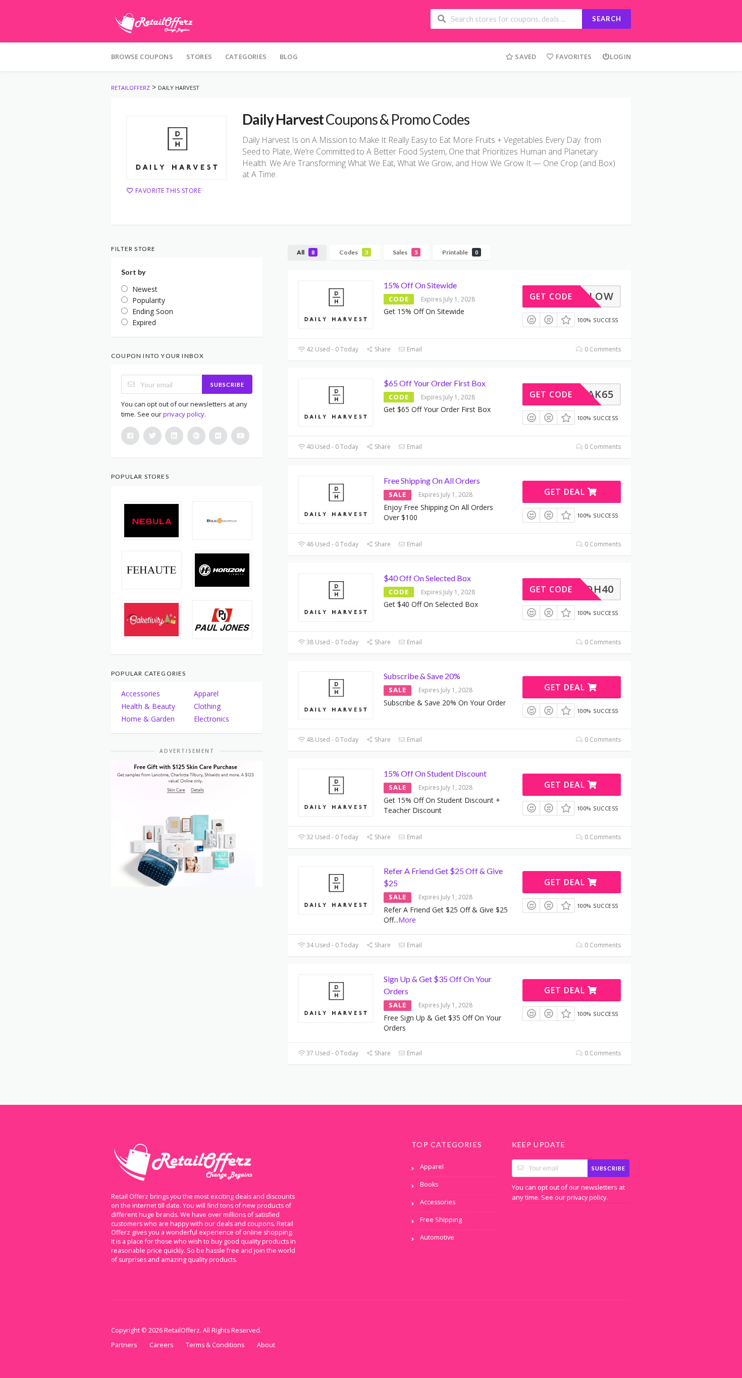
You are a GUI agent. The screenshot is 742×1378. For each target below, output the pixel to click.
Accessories (140, 693)
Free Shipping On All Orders (432, 480)
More (407, 920)
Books (429, 1184)
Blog (289, 56)
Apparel (206, 693)
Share (382, 349)
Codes (353, 252)
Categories (246, 56)
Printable (460, 252)
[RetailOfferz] (152, 22)
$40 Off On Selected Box (427, 578)
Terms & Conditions (215, 1345)
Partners (124, 1345)
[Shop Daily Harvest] (176, 148)
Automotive (437, 1237)
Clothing (207, 706)
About (266, 1345)
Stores (199, 56)
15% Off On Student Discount (435, 773)
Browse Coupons (142, 56)
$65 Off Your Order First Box (435, 383)
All (305, 252)
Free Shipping (441, 1219)
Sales (405, 252)
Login (620, 56)
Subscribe (227, 384)
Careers (161, 1345)
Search (606, 19)
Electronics (211, 719)
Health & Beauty (148, 706)
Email (413, 349)
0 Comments (602, 349)
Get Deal (566, 491)
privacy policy (183, 414)
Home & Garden (148, 719)
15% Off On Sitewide (420, 285)
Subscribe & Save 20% (422, 676)
